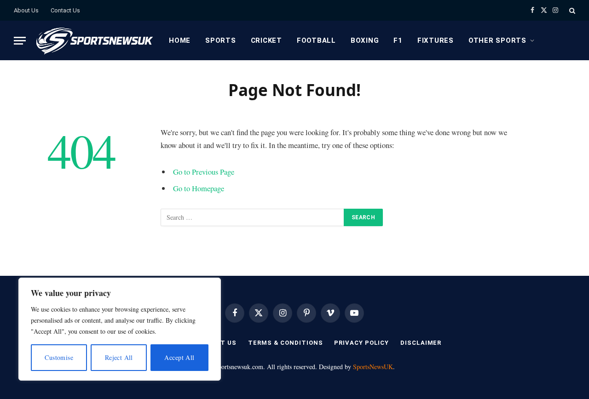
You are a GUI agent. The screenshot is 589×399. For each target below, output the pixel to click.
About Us (26, 10)
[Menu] (20, 40)
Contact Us (65, 10)
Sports (220, 40)
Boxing (365, 40)
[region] (119, 329)
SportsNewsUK (373, 366)
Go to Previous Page (203, 171)
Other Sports (497, 40)
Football (316, 40)
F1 (398, 40)
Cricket (266, 40)
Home (180, 40)
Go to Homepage (198, 188)
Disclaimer (420, 342)
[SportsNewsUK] (94, 40)
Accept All (179, 357)
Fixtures (435, 40)
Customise (59, 357)
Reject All (119, 357)
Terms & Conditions (285, 342)
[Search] (571, 10)
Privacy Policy (361, 342)
